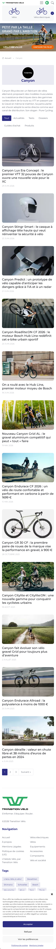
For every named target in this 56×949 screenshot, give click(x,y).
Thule (42, 890)
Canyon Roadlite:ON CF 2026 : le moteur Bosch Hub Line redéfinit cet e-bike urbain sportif (27, 335)
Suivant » (26, 772)
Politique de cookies (19, 945)
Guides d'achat (12, 125)
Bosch (35, 885)
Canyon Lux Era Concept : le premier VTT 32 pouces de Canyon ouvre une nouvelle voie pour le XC (27, 176)
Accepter (28, 924)
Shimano (8, 885)
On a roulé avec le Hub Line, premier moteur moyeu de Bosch (27, 386)
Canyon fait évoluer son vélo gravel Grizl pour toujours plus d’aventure (24, 651)
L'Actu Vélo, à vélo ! (13, 879)
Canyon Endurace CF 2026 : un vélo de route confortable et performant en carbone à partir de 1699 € (28, 491)
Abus (22, 890)
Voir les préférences (28, 939)
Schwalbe (22, 885)
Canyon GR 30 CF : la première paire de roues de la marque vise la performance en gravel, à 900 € (27, 546)
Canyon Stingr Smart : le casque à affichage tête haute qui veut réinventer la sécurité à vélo (27, 230)
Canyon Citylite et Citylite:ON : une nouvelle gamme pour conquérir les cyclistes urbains (28, 599)
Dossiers (43, 118)
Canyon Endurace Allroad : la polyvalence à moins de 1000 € (25, 702)
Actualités (18, 118)
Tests (31, 118)
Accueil (8, 58)
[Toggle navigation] (42, 2)
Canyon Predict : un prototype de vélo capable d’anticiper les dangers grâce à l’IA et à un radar (27, 283)
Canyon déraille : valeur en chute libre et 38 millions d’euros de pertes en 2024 (26, 753)
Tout (6, 118)
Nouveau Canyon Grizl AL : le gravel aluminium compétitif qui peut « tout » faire (26, 437)
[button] (52, 894)
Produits (29, 125)
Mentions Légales (36, 945)
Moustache (9, 890)
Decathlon (32, 879)
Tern (32, 890)
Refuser (28, 931)
